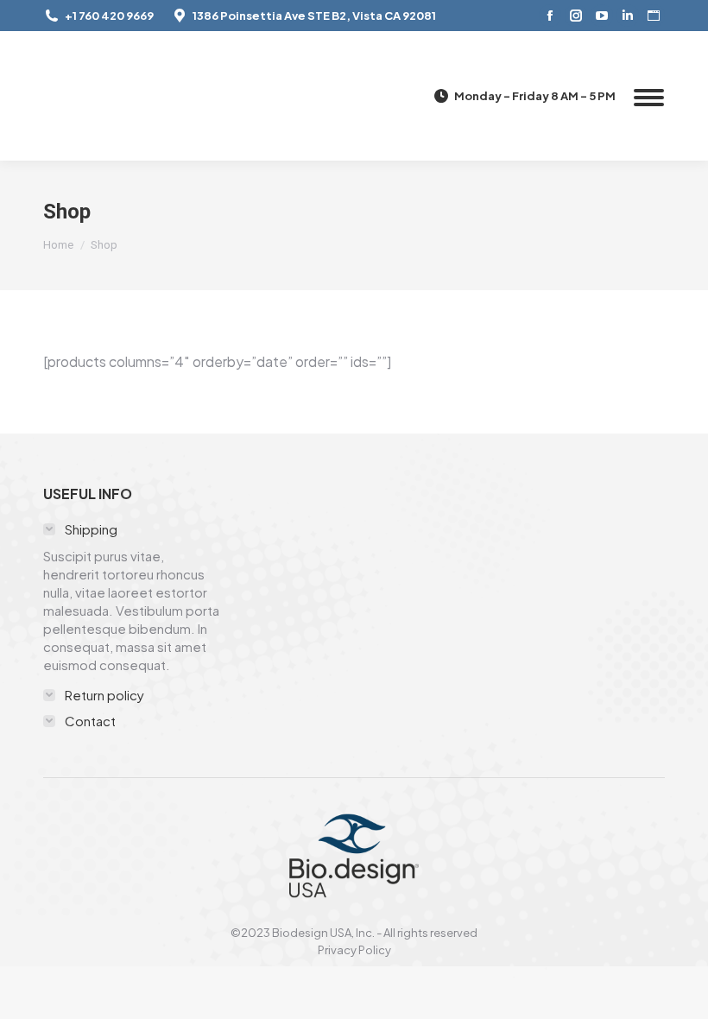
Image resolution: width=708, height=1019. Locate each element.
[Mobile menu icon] (649, 96)
